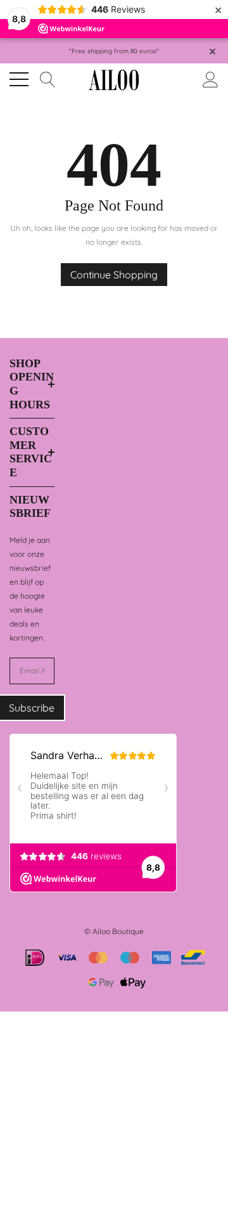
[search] (48, 78)
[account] (210, 78)
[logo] (114, 79)
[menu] (19, 79)
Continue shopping (114, 274)
